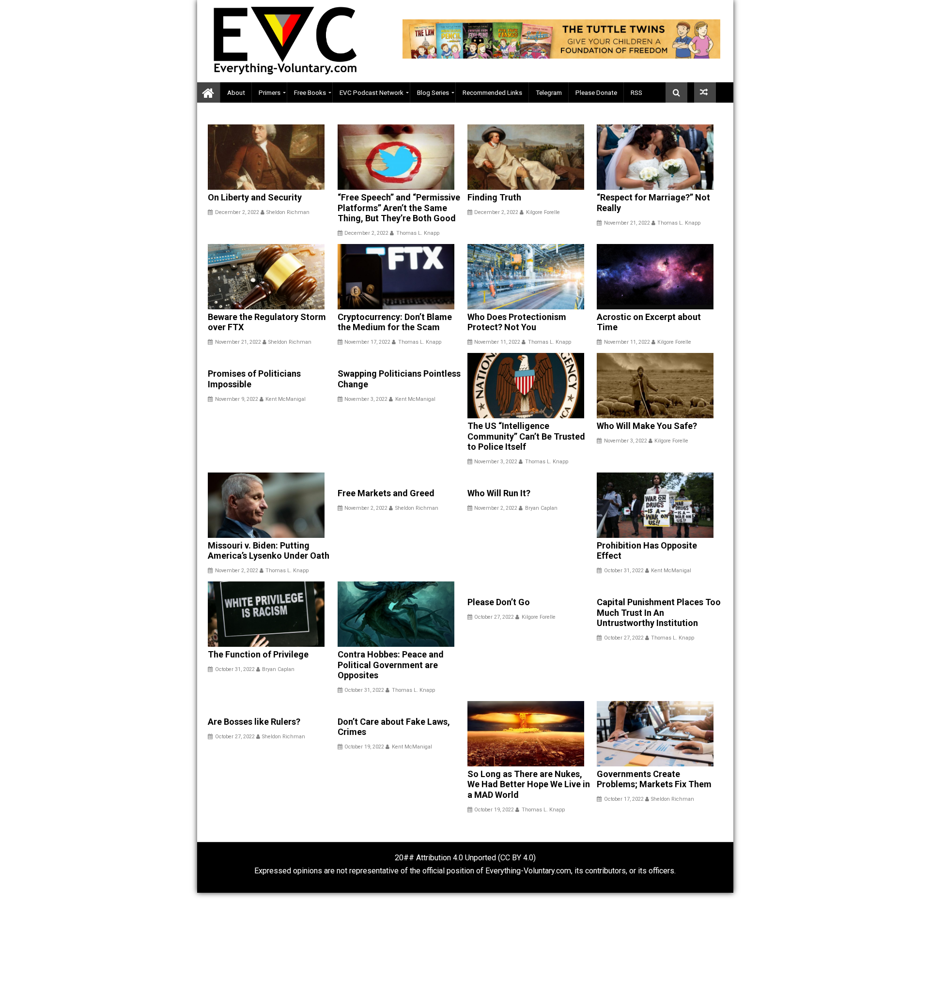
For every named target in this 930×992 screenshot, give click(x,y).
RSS (636, 92)
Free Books (310, 92)
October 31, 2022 (624, 570)
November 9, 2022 (236, 399)
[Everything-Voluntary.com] (208, 92)
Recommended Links (492, 92)
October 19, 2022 (364, 747)
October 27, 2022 (494, 617)
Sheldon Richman (288, 212)
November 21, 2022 (627, 223)
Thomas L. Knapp (417, 233)
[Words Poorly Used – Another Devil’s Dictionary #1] (705, 92)
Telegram (549, 92)
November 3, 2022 (366, 399)
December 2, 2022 (237, 212)
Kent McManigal (285, 399)
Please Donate (596, 92)
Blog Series (433, 92)
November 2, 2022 (236, 570)
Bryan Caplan (541, 508)
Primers (269, 92)
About (236, 92)
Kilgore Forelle (543, 212)
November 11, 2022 (497, 342)
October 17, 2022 (624, 799)
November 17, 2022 (367, 342)
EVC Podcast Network (371, 92)
